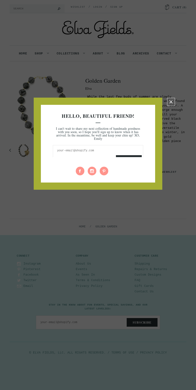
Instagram (92, 171)
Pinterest (104, 171)
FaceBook (80, 171)
